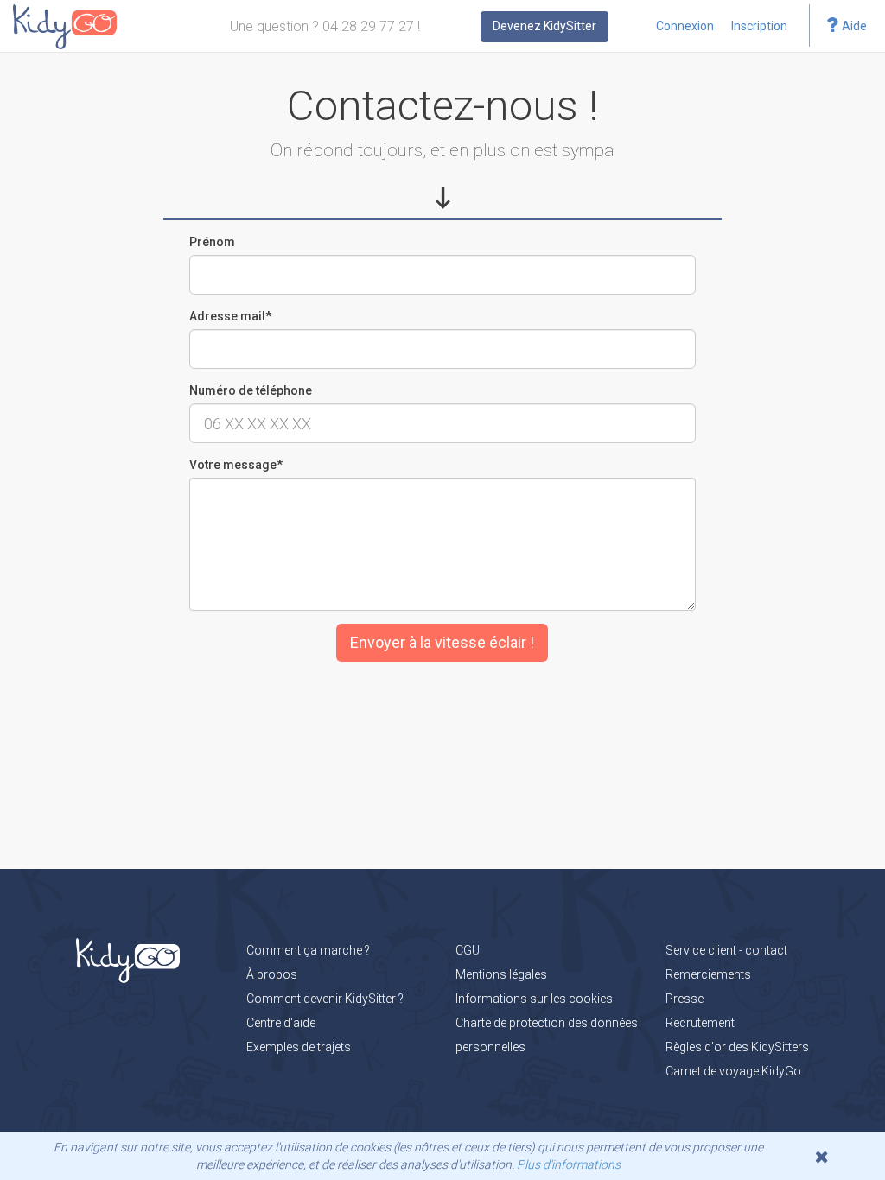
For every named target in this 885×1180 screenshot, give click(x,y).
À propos (271, 974)
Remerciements (708, 974)
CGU (467, 950)
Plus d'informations (569, 1164)
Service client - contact (726, 950)
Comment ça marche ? (308, 950)
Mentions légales (501, 974)
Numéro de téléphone (250, 390)
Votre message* (236, 465)
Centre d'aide (280, 1023)
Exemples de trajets (298, 1047)
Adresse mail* (230, 316)
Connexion (685, 26)
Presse (684, 999)
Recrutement (700, 1023)
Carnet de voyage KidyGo (733, 1071)
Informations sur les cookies (534, 999)
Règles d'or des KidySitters (737, 1047)
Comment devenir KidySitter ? (325, 999)
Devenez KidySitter (544, 26)
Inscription (759, 26)
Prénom (212, 242)
